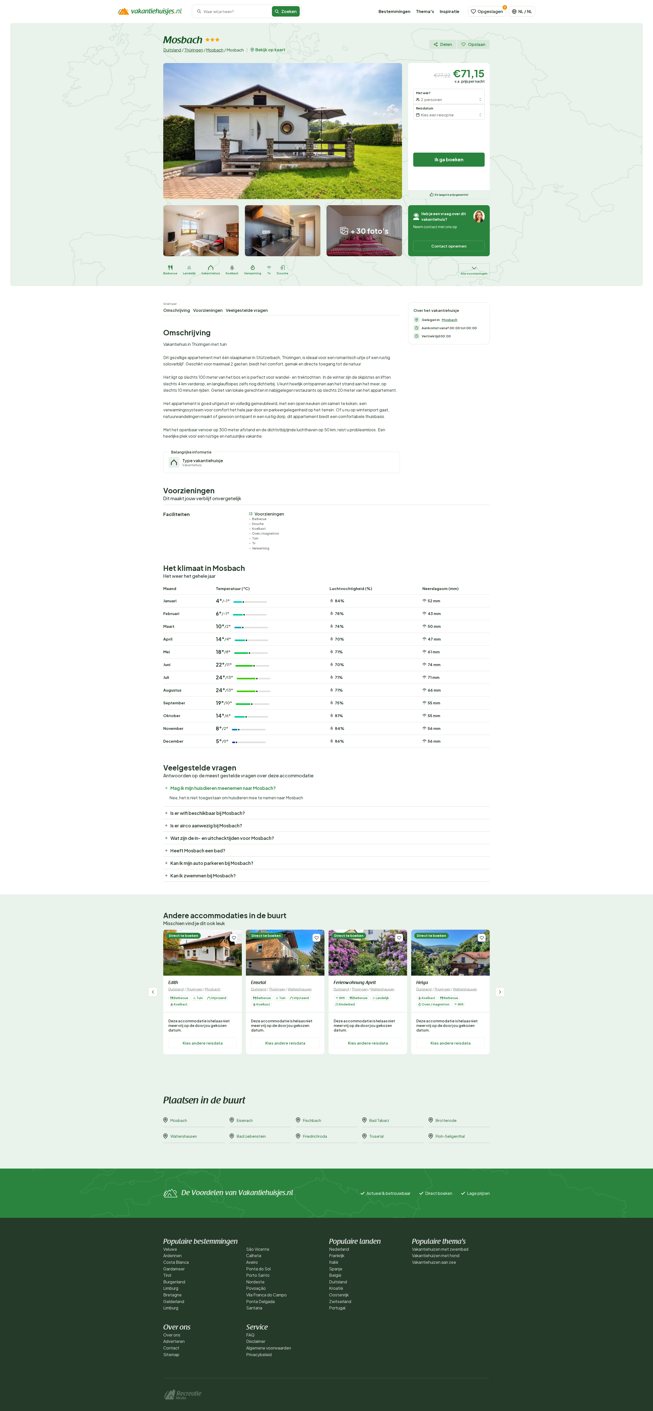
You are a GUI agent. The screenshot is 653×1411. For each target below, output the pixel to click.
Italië (333, 1262)
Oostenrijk (339, 1294)
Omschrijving (176, 310)
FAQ (250, 1335)
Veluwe (170, 1249)
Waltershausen (300, 989)
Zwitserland (340, 1301)
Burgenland (174, 1281)
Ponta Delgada (260, 1301)
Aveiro (252, 1262)
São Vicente (257, 1249)
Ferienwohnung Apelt (355, 983)
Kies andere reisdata (203, 1042)
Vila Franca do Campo (266, 1294)
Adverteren (174, 1341)
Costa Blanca (176, 1262)
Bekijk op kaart (270, 50)
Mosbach (214, 50)
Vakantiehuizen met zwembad (440, 1249)
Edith (173, 983)
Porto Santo (258, 1275)
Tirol (167, 1275)
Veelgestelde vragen (247, 310)
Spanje (335, 1268)
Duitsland (172, 50)
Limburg (170, 1288)
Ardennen (172, 1255)
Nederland (339, 1249)
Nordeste (255, 1281)
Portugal (337, 1307)
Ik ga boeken (449, 159)
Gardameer (174, 1268)
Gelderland (173, 1301)
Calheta (253, 1255)
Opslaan (476, 44)
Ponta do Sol (258, 1268)
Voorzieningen (208, 310)
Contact (171, 1348)
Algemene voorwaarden (268, 1348)
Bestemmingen (394, 11)
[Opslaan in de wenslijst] (234, 938)
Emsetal (258, 983)
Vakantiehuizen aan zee (434, 1262)
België (335, 1275)
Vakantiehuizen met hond (435, 1255)
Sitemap (171, 1354)
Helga (422, 983)
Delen (446, 44)
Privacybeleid (259, 1354)
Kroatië (336, 1288)
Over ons (171, 1335)
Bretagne (172, 1294)
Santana (254, 1307)
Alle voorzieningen (474, 273)
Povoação (256, 1288)
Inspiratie (449, 11)
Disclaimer (255, 1341)
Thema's (425, 11)
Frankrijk (336, 1255)
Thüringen (193, 50)
